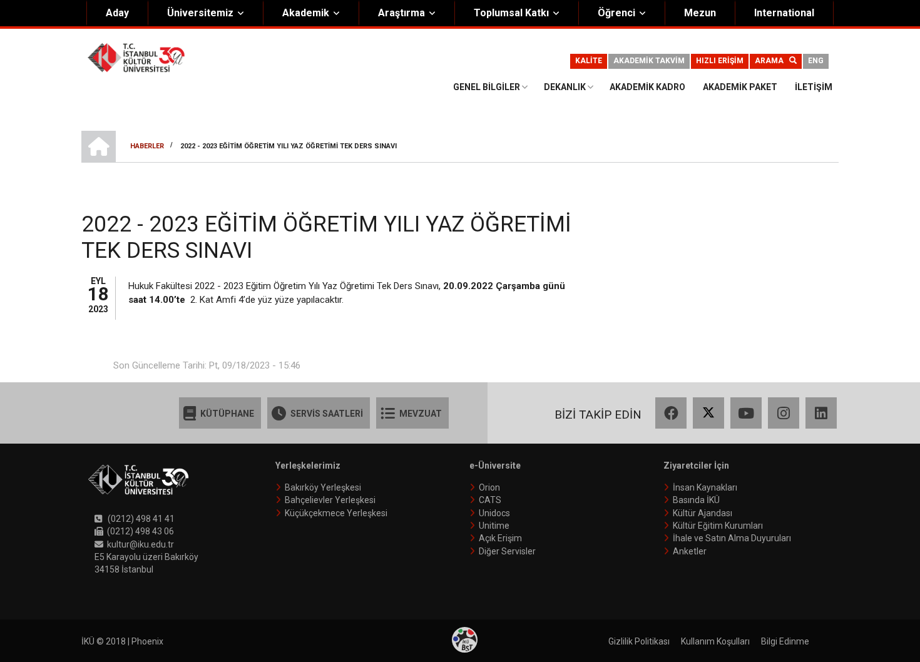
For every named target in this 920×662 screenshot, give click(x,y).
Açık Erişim (500, 538)
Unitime (494, 526)
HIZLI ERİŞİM (720, 60)
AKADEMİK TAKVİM (649, 60)
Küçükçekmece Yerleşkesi (336, 513)
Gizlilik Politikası (639, 641)
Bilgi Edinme (785, 641)
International (784, 13)
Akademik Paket (740, 87)
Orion (489, 487)
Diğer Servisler (507, 551)
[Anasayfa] (136, 57)
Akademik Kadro (647, 87)
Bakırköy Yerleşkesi (323, 487)
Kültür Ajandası (702, 513)
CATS (490, 500)
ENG (816, 60)
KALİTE (588, 60)
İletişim (813, 87)
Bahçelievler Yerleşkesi (330, 500)
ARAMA (772, 60)
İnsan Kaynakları (705, 487)
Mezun (700, 13)
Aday (117, 13)
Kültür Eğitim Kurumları (718, 526)
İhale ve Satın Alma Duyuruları (732, 538)
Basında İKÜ (696, 500)
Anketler (690, 551)
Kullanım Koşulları (715, 641)
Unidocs (494, 513)
